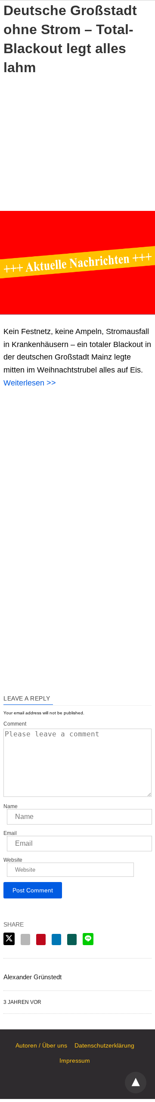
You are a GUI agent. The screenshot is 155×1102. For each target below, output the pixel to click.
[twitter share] (9, 939)
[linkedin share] (56, 939)
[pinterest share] (41, 939)
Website (12, 860)
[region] (77, 142)
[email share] (25, 939)
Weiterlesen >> (29, 383)
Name (10, 806)
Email (10, 833)
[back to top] (135, 1082)
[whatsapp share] (72, 939)
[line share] (88, 939)
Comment (14, 723)
